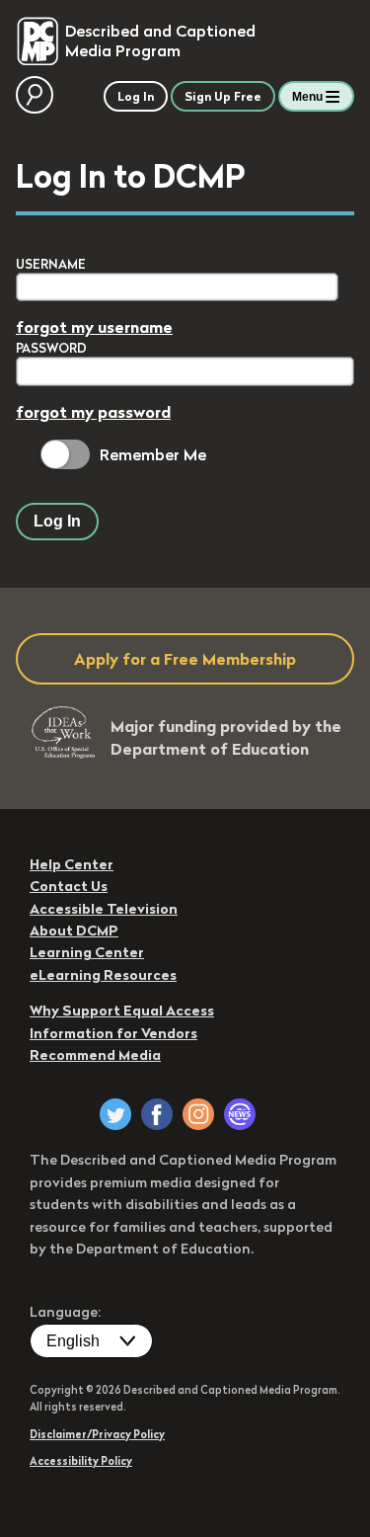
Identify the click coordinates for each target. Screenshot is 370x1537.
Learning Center (87, 952)
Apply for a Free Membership (185, 659)
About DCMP (74, 930)
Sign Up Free (223, 96)
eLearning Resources (103, 975)
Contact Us (69, 886)
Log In (57, 521)
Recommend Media (95, 1055)
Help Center (71, 864)
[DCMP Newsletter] (240, 1114)
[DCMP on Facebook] (157, 1114)
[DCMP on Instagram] (198, 1114)
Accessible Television (104, 909)
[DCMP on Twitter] (115, 1114)
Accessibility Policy (81, 1461)
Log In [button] (135, 96)
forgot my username (94, 327)
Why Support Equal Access (122, 1010)
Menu (307, 97)
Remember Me (153, 454)
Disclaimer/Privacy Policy (97, 1434)
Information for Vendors (113, 1033)
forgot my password (93, 412)
